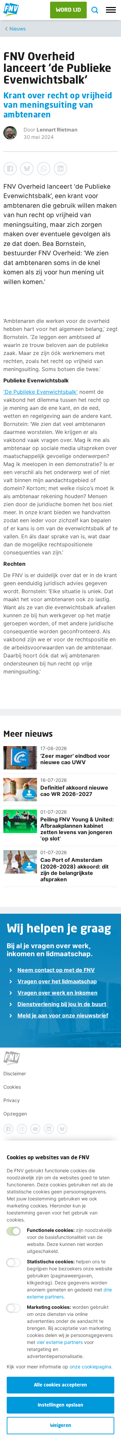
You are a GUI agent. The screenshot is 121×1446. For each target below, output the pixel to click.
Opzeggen (15, 1113)
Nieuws (17, 28)
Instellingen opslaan (60, 1405)
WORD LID (68, 9)
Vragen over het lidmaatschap (57, 981)
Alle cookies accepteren (60, 1384)
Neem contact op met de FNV (56, 970)
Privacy (11, 1100)
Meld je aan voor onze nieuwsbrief (62, 1015)
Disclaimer (14, 1073)
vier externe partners (60, 1342)
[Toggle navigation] (111, 10)
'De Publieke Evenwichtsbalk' (40, 391)
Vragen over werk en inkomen (57, 992)
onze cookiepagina (90, 1366)
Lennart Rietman (57, 129)
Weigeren (60, 1425)
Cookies (12, 1087)
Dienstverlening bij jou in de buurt (61, 1004)
